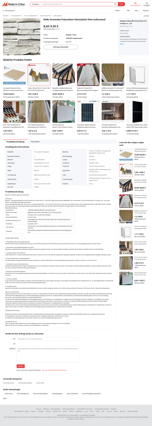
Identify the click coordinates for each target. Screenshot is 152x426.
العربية (86, 411)
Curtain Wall (40, 383)
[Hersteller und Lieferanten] (13, 4)
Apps (136, 11)
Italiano (65, 411)
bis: (14, 344)
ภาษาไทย (109, 411)
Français (48, 411)
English (27, 411)
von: (14, 339)
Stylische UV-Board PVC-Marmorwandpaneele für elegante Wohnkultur (140, 196)
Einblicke (113, 409)
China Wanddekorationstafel (91, 394)
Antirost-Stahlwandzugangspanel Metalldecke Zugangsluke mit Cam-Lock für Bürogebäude (140, 227)
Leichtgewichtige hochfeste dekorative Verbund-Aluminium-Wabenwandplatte (140, 150)
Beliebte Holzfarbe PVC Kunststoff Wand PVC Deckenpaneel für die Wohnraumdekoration (140, 212)
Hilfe (128, 11)
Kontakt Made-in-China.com (84, 409)
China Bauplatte (57, 394)
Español (33, 411)
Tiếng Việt (122, 411)
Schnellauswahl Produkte (102, 409)
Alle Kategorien (9, 11)
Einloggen (147, 5)
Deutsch (71, 411)
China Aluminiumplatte (40, 394)
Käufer (117, 11)
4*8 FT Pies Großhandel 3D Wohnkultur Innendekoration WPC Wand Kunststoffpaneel (140, 243)
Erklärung (46, 409)
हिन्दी (103, 411)
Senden (20, 366)
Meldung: (12, 349)
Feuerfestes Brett (8, 383)
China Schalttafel (72, 394)
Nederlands (79, 411)
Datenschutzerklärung (68, 409)
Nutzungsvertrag (55, 409)
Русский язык (57, 411)
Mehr (121, 44)
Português (41, 411)
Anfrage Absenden (61, 47)
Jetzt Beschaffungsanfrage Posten (54, 370)
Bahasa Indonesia (132, 411)
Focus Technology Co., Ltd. (74, 415)
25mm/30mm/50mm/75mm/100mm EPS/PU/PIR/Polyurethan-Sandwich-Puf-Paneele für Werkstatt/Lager (140, 166)
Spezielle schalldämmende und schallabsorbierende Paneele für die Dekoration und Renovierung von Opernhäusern (140, 181)
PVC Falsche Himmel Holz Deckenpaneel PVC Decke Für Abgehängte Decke (140, 258)
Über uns (38, 409)
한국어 (92, 411)
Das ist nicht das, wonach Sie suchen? (29, 370)
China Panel (8, 394)
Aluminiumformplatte (25, 383)
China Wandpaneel (23, 394)
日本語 (98, 411)
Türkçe (115, 411)
